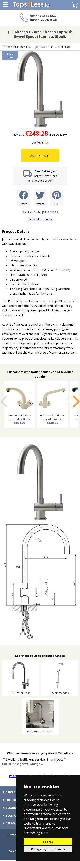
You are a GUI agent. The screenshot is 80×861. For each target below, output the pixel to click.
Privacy (12, 835)
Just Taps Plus (35, 47)
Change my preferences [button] (48, 849)
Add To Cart (40, 156)
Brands (18, 47)
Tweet (40, 204)
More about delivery (40, 180)
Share (23, 204)
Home (6, 47)
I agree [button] (48, 842)
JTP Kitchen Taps (59, 47)
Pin (57, 204)
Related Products (40, 219)
